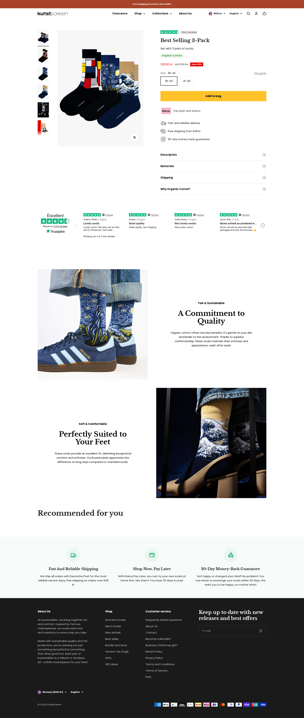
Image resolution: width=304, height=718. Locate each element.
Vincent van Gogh (117, 651)
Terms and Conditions (160, 664)
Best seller (112, 639)
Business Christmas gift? (161, 645)
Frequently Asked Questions (163, 620)
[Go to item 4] (43, 92)
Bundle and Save (116, 645)
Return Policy (153, 651)
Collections (160, 13)
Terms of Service (156, 670)
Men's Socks (113, 626)
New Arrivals (113, 632)
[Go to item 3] (43, 74)
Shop (138, 13)
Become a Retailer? (158, 639)
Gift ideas (111, 664)
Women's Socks (115, 620)
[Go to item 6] (43, 128)
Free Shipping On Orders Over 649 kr (152, 4)
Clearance (119, 13)
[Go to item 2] (43, 56)
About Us (185, 13)
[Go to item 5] (43, 110)
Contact (151, 632)
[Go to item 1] (43, 38)
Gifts (108, 658)
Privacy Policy (154, 658)
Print (148, 677)
